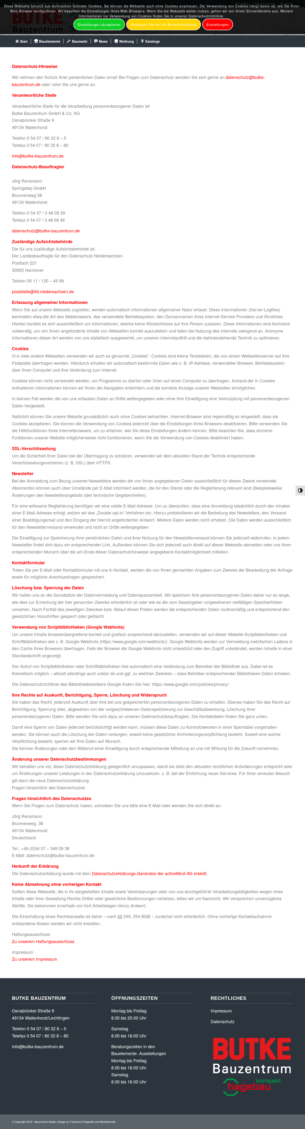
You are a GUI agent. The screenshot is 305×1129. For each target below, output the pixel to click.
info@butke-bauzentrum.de (38, 156)
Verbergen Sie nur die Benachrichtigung (163, 24)
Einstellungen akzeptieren (99, 24)
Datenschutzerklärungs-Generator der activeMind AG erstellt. (150, 873)
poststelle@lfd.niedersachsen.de (43, 291)
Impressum (221, 1010)
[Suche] (290, 41)
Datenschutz (222, 1021)
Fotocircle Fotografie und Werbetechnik (93, 1122)
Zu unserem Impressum (34, 959)
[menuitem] (21, 41)
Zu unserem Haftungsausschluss (43, 941)
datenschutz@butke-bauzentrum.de (46, 230)
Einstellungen (217, 24)
